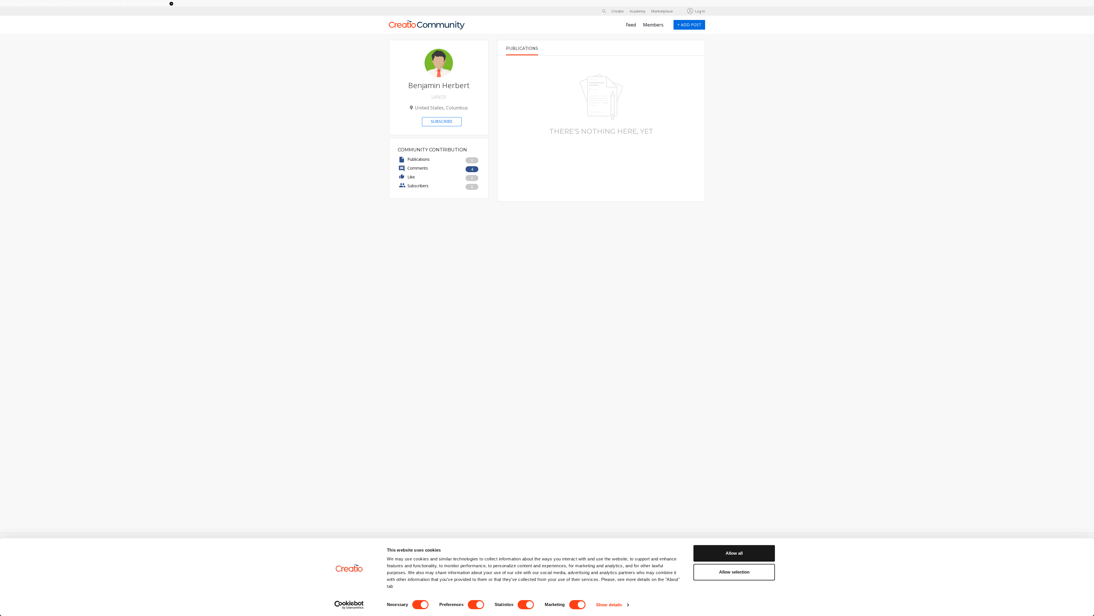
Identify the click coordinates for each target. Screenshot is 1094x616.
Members (653, 25)
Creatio (617, 11)
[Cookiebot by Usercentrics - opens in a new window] (349, 605)
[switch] (476, 604)
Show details (609, 604)
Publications (522, 48)
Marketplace (662, 11)
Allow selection (734, 572)
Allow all (734, 553)
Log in (700, 11)
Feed (631, 25)
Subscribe (441, 121)
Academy (638, 11)
